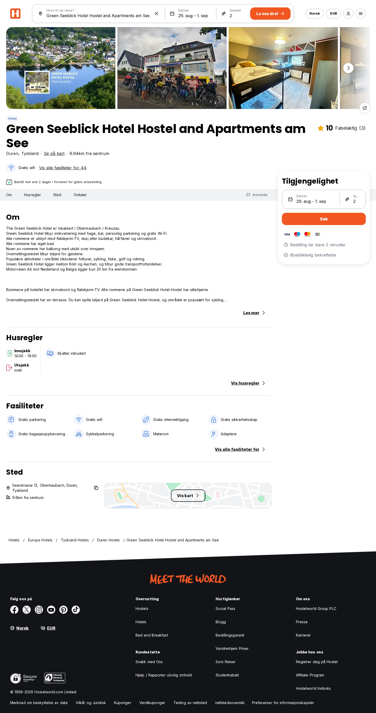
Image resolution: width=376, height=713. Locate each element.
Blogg (221, 622)
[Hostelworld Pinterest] (63, 610)
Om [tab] (9, 195)
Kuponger (122, 702)
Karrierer (303, 635)
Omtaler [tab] (80, 195)
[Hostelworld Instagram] (39, 610)
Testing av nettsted (190, 702)
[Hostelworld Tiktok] (76, 610)
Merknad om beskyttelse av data (39, 702)
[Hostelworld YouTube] (51, 610)
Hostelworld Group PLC (316, 608)
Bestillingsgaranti (230, 635)
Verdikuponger (152, 702)
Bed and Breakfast (152, 635)
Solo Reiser (226, 662)
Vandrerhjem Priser (232, 648)
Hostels (142, 608)
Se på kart (54, 153)
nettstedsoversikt (230, 702)
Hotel (12, 118)
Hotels (141, 622)
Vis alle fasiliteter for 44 (62, 167)
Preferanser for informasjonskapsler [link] (283, 702)
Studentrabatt (227, 675)
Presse (302, 622)
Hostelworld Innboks (313, 688)
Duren (12, 153)
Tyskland (30, 153)
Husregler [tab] (32, 195)
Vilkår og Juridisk (91, 702)
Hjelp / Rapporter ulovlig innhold (164, 675)
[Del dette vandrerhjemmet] (365, 108)
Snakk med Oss (149, 662)
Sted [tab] (57, 195)
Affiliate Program (310, 675)
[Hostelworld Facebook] (14, 610)
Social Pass (225, 608)
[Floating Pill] (348, 68)
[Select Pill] (348, 13)
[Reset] (156, 13)
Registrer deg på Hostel (317, 662)
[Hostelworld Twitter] (27, 610)
